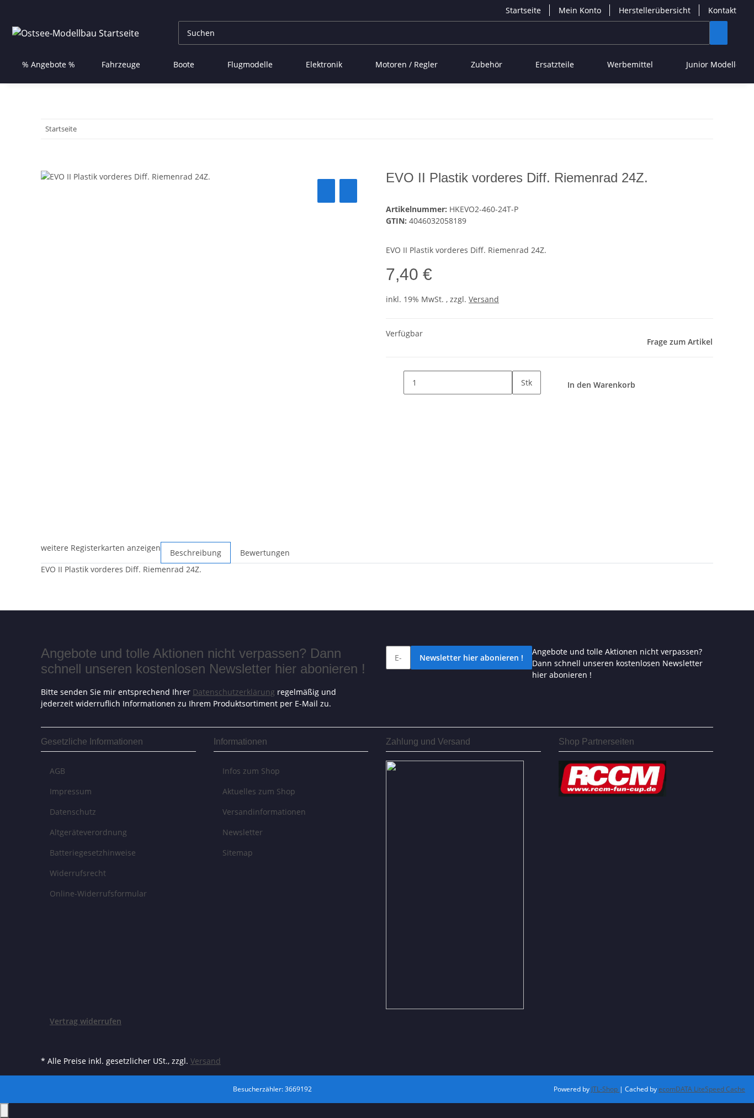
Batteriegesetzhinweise (93, 852)
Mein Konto (580, 10)
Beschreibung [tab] (195, 552)
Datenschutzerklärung (234, 692)
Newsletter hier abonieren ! (471, 657)
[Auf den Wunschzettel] (348, 191)
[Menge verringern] (394, 382)
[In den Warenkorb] (50, 164)
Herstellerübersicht (655, 10)
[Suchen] (719, 33)
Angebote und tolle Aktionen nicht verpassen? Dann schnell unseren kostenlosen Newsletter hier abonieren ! (617, 663)
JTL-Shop (605, 1089)
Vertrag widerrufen (85, 1021)
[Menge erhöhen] (521, 406)
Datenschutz (73, 811)
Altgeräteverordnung (88, 832)
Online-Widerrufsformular (98, 893)
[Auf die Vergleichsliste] (326, 191)
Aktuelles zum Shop (258, 791)
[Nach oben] (4, 1110)
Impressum (71, 791)
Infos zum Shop (251, 771)
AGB (57, 771)
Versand (484, 299)
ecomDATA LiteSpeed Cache (702, 1089)
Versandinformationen (264, 811)
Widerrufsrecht (78, 873)
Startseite (523, 10)
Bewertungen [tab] (265, 552)
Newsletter (242, 832)
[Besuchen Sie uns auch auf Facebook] (50, 1040)
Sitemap (237, 852)
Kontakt (722, 10)
